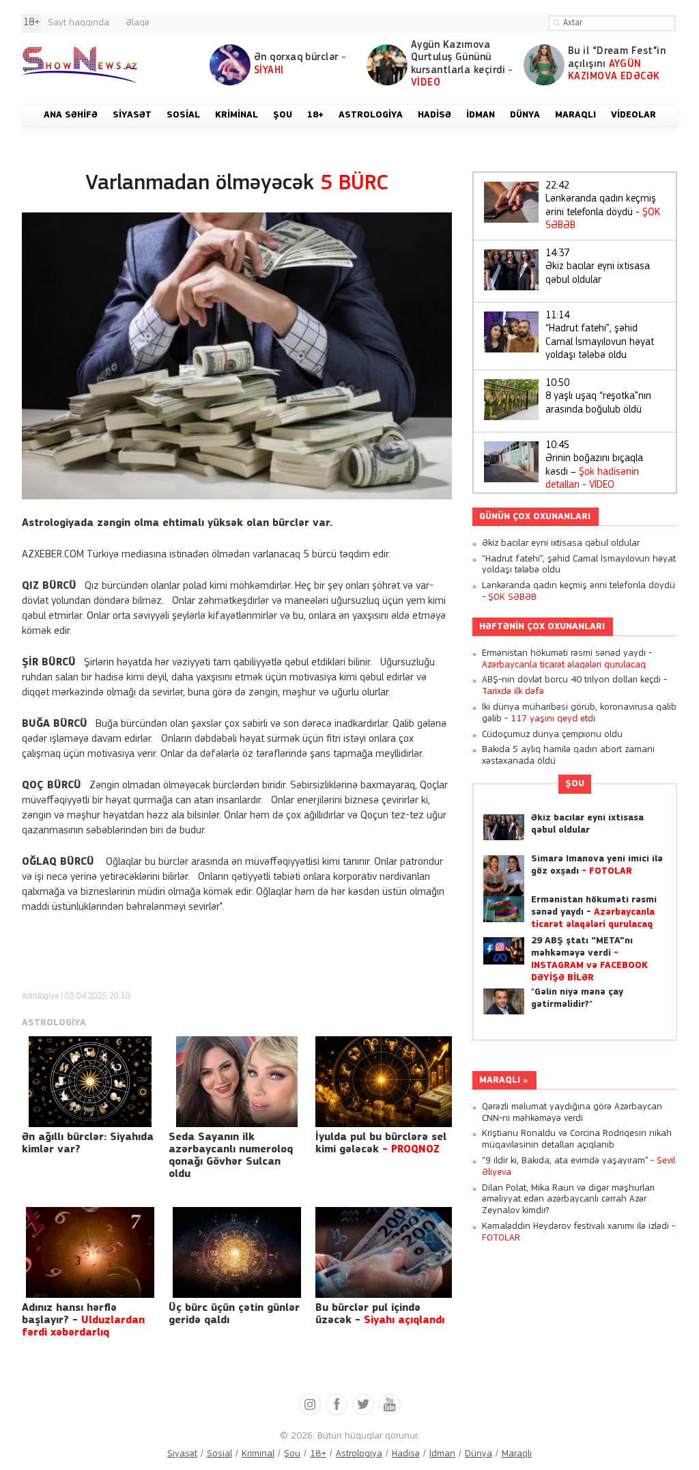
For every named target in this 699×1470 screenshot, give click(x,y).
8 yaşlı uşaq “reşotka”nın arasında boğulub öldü (598, 396)
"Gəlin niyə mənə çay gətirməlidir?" (577, 998)
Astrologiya (40, 996)
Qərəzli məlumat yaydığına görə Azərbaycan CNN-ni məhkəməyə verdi (572, 1113)
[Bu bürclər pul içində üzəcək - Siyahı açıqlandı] (383, 1252)
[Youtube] (390, 1404)
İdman (442, 1454)
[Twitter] (363, 1404)
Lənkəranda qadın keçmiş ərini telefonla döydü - (602, 206)
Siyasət (182, 1454)
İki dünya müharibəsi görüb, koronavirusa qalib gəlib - (579, 713)
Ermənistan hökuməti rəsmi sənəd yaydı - (567, 659)
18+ (318, 1454)
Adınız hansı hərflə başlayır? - (83, 1320)
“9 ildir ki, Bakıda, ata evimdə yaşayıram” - (578, 1167)
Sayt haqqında (78, 23)
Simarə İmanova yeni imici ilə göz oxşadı (597, 865)
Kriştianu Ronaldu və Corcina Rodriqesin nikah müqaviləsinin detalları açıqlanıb (577, 1139)
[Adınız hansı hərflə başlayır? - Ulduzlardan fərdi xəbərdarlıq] (90, 1252)
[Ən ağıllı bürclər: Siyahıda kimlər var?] (90, 1081)
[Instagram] (310, 1404)
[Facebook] (336, 1404)
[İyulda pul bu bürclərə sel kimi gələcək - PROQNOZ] (383, 1081)
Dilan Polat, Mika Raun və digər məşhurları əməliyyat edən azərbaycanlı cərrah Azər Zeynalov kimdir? (568, 1200)
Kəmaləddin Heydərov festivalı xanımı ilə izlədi (578, 1232)
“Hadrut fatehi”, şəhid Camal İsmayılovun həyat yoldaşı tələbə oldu (599, 336)
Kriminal (258, 1454)
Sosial (219, 1454)
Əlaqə (137, 23)
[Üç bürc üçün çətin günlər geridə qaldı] (237, 1252)
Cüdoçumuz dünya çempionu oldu (552, 735)
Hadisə (406, 1454)
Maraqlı (499, 1080)
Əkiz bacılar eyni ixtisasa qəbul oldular (597, 267)
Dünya (478, 1454)
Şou (574, 784)
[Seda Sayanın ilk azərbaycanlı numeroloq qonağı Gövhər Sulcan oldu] (237, 1081)
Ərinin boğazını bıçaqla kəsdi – (594, 466)
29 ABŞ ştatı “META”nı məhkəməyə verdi (589, 959)
